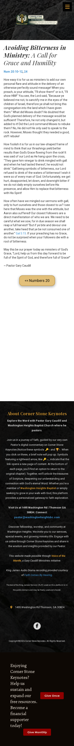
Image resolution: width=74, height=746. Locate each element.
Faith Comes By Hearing (38, 575)
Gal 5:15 (21, 233)
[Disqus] (37, 345)
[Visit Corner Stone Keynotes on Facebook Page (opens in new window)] (37, 626)
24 (25, 71)
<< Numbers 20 (37, 280)
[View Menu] (67, 6)
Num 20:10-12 (13, 71)
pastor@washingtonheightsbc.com (37, 517)
